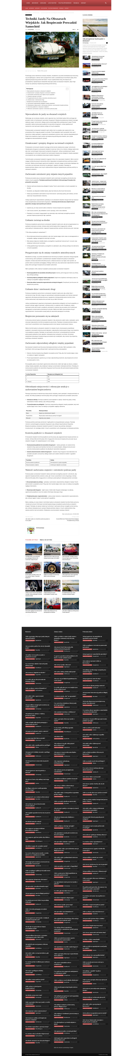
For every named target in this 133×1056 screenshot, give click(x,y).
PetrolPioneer (38, 667)
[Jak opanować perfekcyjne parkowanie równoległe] (86, 248)
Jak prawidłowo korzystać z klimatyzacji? (95, 871)
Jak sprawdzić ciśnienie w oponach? (64, 841)
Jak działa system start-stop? (33, 995)
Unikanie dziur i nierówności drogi (35, 99)
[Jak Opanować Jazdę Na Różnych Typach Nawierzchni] (86, 130)
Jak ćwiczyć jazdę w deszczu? (99, 64)
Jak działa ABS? (58, 736)
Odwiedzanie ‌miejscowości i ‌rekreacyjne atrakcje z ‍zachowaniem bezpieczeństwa (47, 105)
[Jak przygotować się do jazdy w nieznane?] (95, 28)
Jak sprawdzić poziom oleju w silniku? (93, 918)
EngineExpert (38, 658)
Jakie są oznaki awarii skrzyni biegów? (94, 761)
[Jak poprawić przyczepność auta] (86, 198)
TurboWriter (95, 836)
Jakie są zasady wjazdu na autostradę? (65, 801)
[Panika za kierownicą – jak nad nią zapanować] (86, 334)
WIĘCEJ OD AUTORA (46, 540)
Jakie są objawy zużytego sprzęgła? (64, 826)
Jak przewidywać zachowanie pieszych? (94, 997)
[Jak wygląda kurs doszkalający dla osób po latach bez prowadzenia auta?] (86, 88)
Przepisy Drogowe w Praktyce (97, 139)
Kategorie (43, 3)
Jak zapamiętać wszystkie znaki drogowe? (66, 947)
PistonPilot (37, 650)
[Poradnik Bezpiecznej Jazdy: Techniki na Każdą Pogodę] (70, 585)
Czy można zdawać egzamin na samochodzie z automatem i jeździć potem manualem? (66, 929)
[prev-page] (26, 615)
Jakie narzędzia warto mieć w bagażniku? (66, 866)
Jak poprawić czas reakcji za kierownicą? (37, 797)
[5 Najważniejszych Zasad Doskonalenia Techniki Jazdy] (52, 585)
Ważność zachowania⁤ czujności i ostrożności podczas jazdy (42, 108)
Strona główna (28, 12)
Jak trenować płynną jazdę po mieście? (94, 685)
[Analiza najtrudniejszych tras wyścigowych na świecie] (52, 603)
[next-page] (29, 615)
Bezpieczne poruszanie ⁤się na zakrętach (37, 101)
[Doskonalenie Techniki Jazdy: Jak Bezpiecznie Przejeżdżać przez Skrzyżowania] (86, 240)
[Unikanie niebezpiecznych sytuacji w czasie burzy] (86, 302)
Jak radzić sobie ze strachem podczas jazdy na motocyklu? (37, 519)
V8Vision (37, 747)
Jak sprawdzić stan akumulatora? (63, 911)
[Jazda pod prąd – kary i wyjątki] (86, 175)
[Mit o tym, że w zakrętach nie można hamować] (86, 160)
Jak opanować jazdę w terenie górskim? (65, 1031)
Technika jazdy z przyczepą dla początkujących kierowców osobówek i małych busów (32, 558)
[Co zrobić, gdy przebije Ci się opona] (86, 168)
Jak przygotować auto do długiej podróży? (37, 893)
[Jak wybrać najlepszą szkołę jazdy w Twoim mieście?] (70, 603)
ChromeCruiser (38, 764)
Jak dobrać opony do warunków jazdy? (36, 846)
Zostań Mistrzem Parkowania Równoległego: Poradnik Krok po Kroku (67, 519)
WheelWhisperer (39, 841)
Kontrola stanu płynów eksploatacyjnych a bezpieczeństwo (97, 105)
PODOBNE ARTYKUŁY (31, 540)
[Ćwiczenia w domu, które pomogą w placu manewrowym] (86, 327)
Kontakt (83, 3)
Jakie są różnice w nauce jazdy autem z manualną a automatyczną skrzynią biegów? (65, 638)
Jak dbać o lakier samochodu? (91, 939)
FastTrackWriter (38, 690)
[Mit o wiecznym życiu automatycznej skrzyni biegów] (86, 342)
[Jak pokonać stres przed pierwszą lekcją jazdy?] (86, 58)
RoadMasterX (38, 726)
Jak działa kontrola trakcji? (33, 821)
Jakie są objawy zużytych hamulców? (36, 688)
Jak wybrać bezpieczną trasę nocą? (93, 925)
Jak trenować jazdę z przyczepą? (63, 904)
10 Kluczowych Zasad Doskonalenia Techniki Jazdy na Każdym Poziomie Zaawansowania (33, 594)
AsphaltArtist (38, 640)
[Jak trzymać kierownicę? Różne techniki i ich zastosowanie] (86, 80)
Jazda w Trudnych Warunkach (97, 199)
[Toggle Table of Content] (66, 89)
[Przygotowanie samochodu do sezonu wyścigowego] (86, 123)
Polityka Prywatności (64, 3)
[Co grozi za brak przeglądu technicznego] (86, 73)
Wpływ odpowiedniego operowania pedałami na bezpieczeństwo (98, 318)
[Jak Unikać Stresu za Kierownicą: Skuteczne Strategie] (86, 114)
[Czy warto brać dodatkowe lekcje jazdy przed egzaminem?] (86, 223)
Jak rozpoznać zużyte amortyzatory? (36, 1011)
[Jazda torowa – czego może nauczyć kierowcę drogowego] (86, 183)
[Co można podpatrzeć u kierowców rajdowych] (86, 145)
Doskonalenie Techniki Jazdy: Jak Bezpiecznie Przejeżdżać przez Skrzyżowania (99, 239)
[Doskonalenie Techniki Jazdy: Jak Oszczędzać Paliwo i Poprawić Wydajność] (33, 567)
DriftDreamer (38, 756)
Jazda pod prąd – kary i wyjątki (99, 173)
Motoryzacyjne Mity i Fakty (97, 162)
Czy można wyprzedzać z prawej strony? (37, 1026)
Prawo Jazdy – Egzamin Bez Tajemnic (99, 328)
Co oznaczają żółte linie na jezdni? (35, 738)
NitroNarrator (38, 1021)
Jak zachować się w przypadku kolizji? (94, 955)
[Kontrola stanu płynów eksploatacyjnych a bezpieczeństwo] (86, 105)
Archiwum (35, 3)
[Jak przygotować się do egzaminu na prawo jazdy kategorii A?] (70, 567)
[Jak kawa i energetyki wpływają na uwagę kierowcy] (86, 310)
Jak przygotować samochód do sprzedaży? (95, 654)
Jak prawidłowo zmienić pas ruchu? (93, 857)
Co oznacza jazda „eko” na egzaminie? (65, 696)
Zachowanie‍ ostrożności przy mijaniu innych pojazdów (40, 94)
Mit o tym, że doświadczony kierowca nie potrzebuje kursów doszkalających (100, 214)
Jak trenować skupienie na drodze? (35, 672)
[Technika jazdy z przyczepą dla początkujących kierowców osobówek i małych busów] (33, 549)
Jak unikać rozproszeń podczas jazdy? (94, 904)
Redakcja (76, 3)
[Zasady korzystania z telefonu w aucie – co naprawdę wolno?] (86, 137)
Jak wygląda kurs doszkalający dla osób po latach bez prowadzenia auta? (99, 88)
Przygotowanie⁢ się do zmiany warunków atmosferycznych (41, 98)
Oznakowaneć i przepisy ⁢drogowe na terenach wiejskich (41, 92)
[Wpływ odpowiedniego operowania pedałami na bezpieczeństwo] (86, 318)
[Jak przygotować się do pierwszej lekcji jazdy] (86, 153)
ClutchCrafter (38, 683)
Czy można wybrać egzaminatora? (92, 841)
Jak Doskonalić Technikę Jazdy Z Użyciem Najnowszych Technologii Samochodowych (70, 558)
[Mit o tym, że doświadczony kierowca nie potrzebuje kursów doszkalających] (86, 214)
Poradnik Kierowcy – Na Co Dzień (98, 74)
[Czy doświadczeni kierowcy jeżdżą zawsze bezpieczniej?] (86, 295)
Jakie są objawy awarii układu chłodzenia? (66, 980)
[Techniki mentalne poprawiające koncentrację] (86, 265)
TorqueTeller (38, 674)
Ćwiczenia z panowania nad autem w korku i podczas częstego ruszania (98, 230)
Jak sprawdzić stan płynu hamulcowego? (36, 886)
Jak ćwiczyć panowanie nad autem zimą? (94, 932)
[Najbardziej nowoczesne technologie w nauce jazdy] (86, 288)
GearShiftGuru (38, 848)
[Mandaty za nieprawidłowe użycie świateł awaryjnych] (86, 190)
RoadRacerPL (38, 733)
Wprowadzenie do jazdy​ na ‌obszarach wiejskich (39, 91)
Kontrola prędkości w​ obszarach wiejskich (38, 106)
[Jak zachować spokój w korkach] (86, 273)
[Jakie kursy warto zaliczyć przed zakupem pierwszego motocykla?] (52, 549)
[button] (106, 3)
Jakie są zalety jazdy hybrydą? (91, 727)
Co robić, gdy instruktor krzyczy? (63, 890)
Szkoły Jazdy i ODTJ (95, 59)
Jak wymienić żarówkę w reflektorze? (65, 712)
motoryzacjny (31, 29)
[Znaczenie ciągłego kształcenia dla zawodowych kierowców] (33, 603)
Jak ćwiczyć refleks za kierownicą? (64, 785)
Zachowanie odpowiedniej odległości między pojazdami (41, 103)
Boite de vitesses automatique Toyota (63, 1047)
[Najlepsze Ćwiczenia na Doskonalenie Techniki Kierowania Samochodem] (86, 97)
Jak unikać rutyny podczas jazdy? (35, 979)
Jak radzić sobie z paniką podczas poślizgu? (37, 745)
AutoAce (37, 783)
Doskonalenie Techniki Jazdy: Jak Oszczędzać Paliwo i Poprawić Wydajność (33, 576)
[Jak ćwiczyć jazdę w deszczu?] (86, 65)
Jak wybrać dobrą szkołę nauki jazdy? (65, 671)
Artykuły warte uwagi (103, 1054)
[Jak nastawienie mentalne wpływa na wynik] (86, 349)
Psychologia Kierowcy (96, 297)
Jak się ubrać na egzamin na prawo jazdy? (95, 1013)
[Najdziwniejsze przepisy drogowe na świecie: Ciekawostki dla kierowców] (86, 206)
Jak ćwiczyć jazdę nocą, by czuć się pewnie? (95, 864)
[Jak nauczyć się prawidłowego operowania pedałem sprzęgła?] (86, 280)
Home (28, 3)
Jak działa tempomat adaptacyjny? (64, 897)
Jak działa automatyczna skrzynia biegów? (37, 1040)
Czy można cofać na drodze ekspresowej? (37, 1033)
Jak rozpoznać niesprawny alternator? (36, 879)
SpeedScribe (38, 888)
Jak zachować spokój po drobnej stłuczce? (95, 834)
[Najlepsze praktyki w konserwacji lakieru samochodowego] (52, 567)
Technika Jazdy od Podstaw (97, 82)
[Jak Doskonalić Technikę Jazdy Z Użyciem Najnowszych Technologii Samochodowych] (70, 549)
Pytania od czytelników (96, 65)
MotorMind (37, 799)
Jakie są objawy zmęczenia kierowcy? (93, 911)
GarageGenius (38, 913)
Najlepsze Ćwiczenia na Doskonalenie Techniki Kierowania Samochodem (98, 97)
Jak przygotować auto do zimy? (92, 678)
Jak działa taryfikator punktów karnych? (66, 778)
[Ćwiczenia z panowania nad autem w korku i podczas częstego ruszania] (86, 230)
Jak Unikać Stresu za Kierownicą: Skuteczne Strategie (97, 114)
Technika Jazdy (36, 12)
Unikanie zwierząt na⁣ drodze (34, 96)
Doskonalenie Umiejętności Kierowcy (99, 108)
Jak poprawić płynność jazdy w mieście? (36, 731)
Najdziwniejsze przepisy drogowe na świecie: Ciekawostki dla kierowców (98, 205)
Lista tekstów (52, 3)
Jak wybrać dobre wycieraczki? (92, 777)
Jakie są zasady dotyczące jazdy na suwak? (95, 792)
